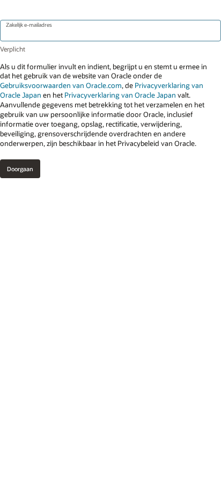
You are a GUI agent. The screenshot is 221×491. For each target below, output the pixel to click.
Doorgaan (20, 169)
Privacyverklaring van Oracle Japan (120, 95)
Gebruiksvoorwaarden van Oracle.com (61, 85)
